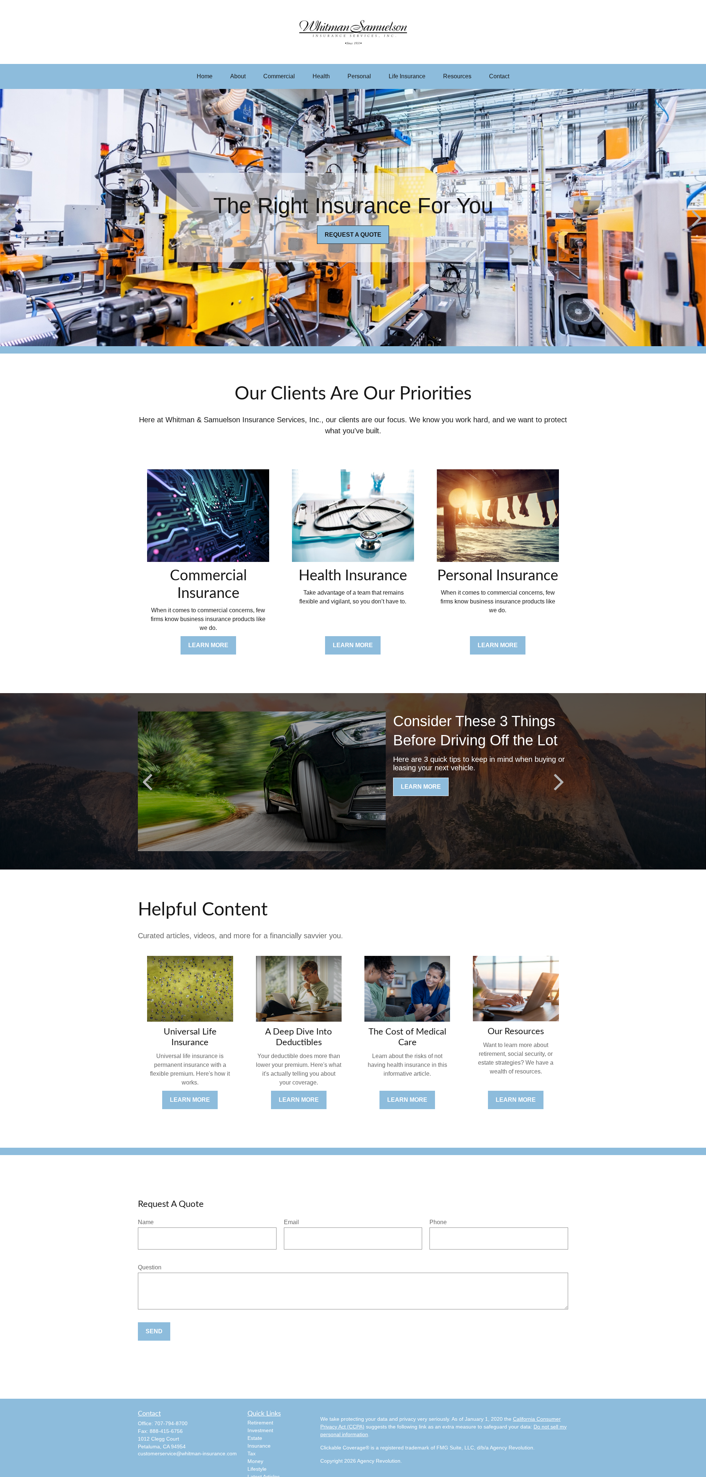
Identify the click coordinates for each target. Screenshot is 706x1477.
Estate (254, 1438)
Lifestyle (257, 1469)
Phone (438, 1222)
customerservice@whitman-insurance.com (187, 1453)
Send (154, 1331)
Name (146, 1222)
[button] (204, 76)
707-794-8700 (171, 1423)
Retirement (260, 1423)
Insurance (259, 1446)
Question (149, 1267)
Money (255, 1461)
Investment (260, 1430)
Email (291, 1222)
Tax (251, 1453)
